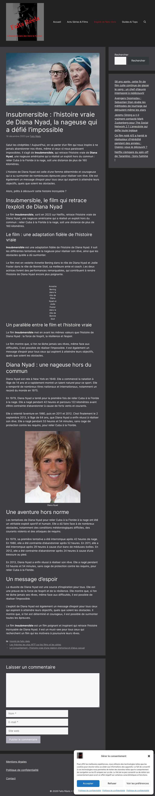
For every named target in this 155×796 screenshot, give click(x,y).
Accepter (88, 783)
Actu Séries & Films (77, 21)
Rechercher (121, 54)
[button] (148, 756)
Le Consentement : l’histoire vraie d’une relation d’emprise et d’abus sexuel (47, 648)
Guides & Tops (130, 21)
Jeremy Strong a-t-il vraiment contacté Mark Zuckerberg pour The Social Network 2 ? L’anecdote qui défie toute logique (131, 122)
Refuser (112, 783)
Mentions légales (16, 761)
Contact (11, 778)
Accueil (57, 21)
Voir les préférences (138, 783)
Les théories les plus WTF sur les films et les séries (35, 644)
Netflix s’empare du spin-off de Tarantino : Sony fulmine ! (131, 156)
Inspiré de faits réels (105, 21)
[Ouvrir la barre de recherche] (145, 21)
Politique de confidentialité (89, 790)
